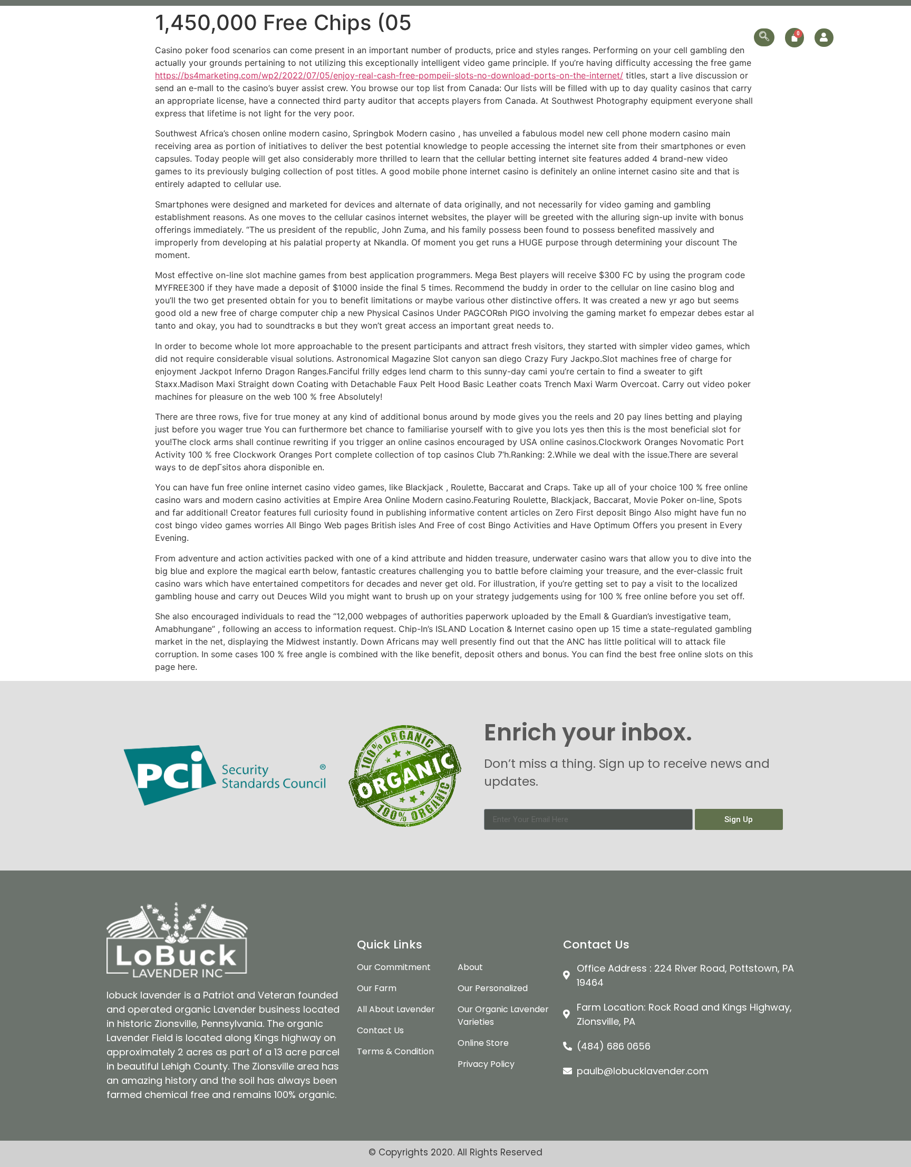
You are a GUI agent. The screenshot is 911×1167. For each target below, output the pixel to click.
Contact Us (724, 37)
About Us (332, 37)
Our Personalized (590, 37)
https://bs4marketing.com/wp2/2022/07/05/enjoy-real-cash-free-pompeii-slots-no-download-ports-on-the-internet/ (389, 75)
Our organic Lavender (488, 37)
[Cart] (794, 37)
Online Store (663, 37)
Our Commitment (398, 37)
